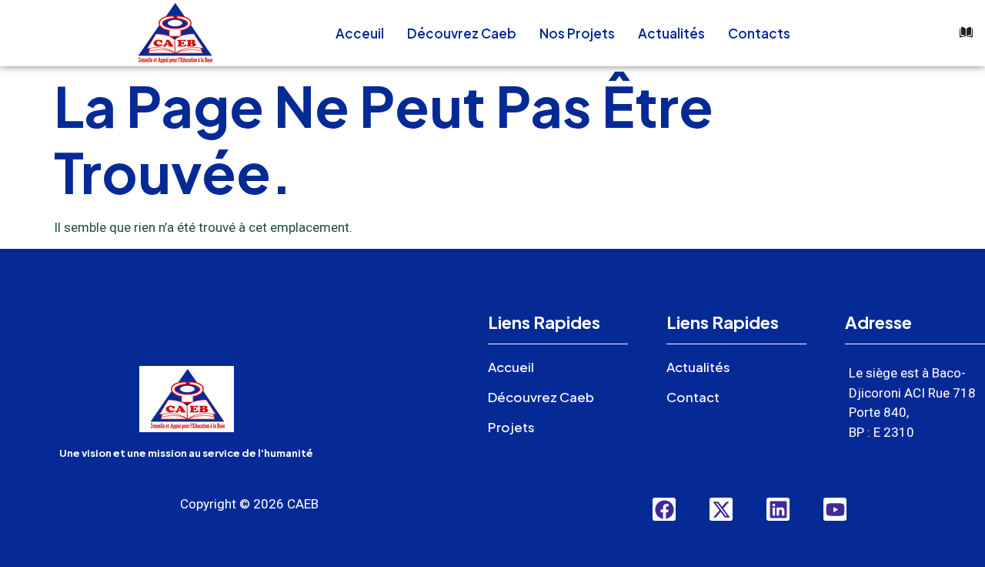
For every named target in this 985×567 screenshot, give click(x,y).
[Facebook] (664, 509)
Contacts (759, 33)
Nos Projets (577, 33)
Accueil (511, 366)
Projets (511, 426)
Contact (693, 396)
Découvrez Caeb (461, 33)
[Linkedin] (778, 509)
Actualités (671, 33)
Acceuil (360, 33)
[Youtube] (834, 509)
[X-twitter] (721, 509)
